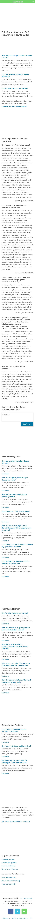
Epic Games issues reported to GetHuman (16, 822)
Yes (21, 898)
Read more (5, 474)
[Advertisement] (17, 122)
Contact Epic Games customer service (14, 106)
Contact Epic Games (8, 859)
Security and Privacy (8, 866)
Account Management (9, 863)
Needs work (28, 898)
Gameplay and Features (10, 869)
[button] (33, 1)
